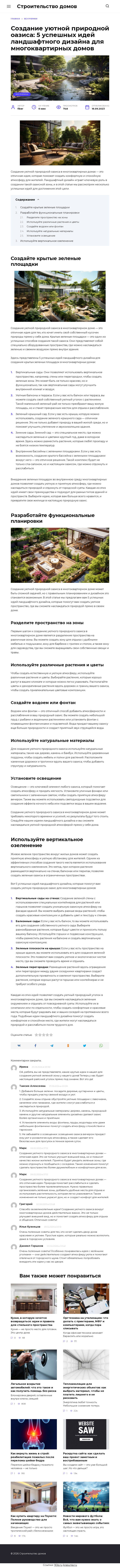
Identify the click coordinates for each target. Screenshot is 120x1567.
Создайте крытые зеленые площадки (45, 207)
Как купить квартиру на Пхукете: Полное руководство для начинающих (34, 1520)
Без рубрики (22, 94)
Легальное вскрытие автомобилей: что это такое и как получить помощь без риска (33, 1387)
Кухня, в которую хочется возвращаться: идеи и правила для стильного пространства (32, 1321)
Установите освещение (41, 235)
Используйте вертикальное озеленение (46, 240)
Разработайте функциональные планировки (50, 212)
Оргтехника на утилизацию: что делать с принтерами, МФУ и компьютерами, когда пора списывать (85, 1323)
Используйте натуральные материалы (50, 231)
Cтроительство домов (47, 6)
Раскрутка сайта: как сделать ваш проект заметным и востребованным (84, 1457)
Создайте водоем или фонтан (45, 226)
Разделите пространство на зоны (47, 217)
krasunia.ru (70, 1565)
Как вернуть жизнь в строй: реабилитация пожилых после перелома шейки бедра (32, 1457)
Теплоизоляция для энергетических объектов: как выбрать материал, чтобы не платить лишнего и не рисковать (84, 1390)
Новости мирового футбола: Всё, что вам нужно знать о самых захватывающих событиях (86, 1520)
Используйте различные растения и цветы (53, 222)
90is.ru (58, 1565)
